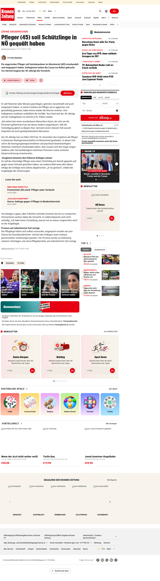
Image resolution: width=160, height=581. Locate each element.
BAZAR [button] (107, 97)
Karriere (107, 543)
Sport (70, 18)
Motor (104, 18)
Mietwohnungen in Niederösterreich (100, 131)
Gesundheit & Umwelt (100, 24)
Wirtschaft (12, 24)
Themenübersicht (70, 321)
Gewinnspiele (54, 2)
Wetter (112, 24)
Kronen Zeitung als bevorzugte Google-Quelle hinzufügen (40, 93)
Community (42, 2)
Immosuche (80, 2)
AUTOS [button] (100, 97)
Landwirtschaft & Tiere (61, 24)
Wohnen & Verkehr (45, 24)
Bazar (100, 2)
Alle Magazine (112, 480)
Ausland (87, 18)
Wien (40, 18)
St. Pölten (21, 263)
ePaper (31, 2)
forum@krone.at (61, 325)
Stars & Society (59, 18)
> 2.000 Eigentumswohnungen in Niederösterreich (100, 128)
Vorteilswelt (21, 2)
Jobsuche (91, 2)
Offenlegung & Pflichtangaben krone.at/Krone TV (22, 536)
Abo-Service (8, 549)
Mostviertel (10, 263)
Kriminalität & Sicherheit (27, 24)
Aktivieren (68, 93)
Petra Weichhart (16, 58)
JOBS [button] (94, 97)
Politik (47, 18)
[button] (108, 18)
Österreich (30, 18)
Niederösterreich (8, 49)
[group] (10, 283)
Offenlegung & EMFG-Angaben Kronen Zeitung (59, 536)
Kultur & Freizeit (77, 24)
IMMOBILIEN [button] (86, 97)
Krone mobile (67, 2)
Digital (96, 18)
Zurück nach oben (60, 570)
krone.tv (115, 18)
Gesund (78, 18)
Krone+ (20, 18)
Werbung (97, 543)
